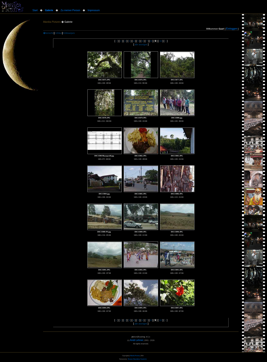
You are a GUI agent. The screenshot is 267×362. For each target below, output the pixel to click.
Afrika (58, 33)
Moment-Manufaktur (134, 359)
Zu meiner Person (70, 10)
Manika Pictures (135, 355)
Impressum (94, 10)
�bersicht (48, 33)
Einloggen (231, 28)
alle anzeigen (141, 44)
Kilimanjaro (69, 33)
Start (35, 10)
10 (160, 41)
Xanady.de (143, 359)
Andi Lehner (136, 340)
